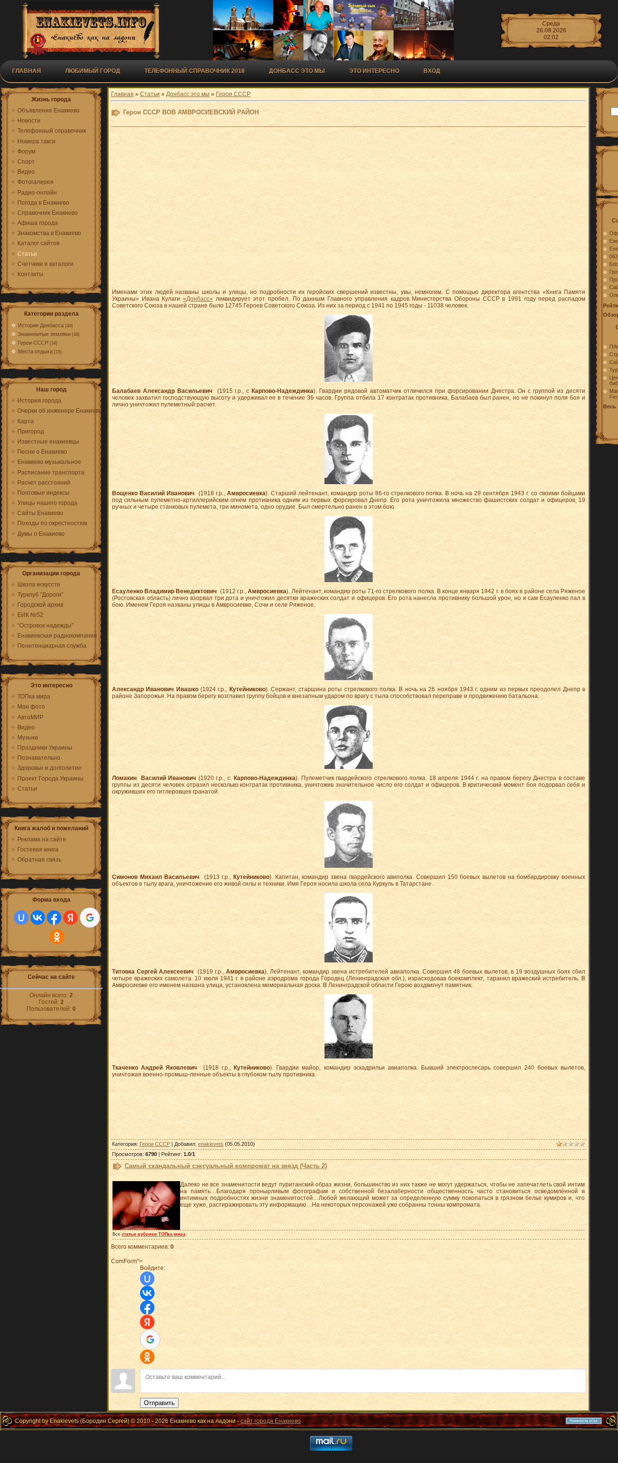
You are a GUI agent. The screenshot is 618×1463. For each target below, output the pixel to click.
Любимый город (92, 71)
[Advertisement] (348, 212)
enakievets (211, 1144)
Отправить (159, 1403)
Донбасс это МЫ (297, 71)
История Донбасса (41, 325)
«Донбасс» (198, 298)
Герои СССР (33, 343)
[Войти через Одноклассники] (57, 937)
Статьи (150, 94)
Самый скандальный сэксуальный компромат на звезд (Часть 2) (226, 1166)
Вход (431, 71)
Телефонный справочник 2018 (194, 71)
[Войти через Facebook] (54, 917)
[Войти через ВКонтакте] (37, 917)
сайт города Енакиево (270, 1421)
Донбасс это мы (188, 94)
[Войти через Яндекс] (70, 917)
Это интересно (374, 71)
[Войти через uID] (21, 917)
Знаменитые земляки (44, 334)
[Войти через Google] (90, 917)
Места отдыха (35, 351)
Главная (26, 71)
